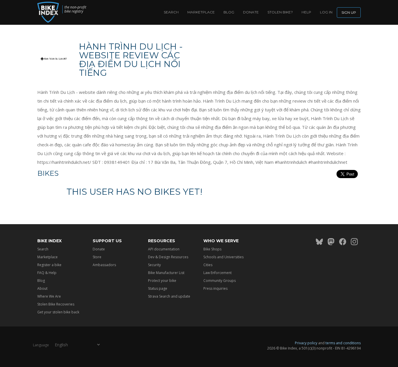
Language (41, 345)
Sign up (348, 12)
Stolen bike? (280, 12)
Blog (228, 12)
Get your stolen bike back (58, 312)
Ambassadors (104, 264)
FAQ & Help (47, 272)
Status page (157, 288)
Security (154, 264)
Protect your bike (162, 280)
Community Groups (219, 280)
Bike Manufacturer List (166, 272)
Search (171, 12)
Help (306, 12)
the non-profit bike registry (75, 9)
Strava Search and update (169, 296)
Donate (251, 12)
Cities (207, 264)
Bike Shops (212, 249)
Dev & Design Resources (168, 256)
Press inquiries (215, 288)
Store (97, 256)
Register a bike (49, 264)
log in (326, 12)
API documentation (163, 249)
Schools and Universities (223, 256)
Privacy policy (306, 342)
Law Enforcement (217, 272)
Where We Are (49, 296)
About (42, 288)
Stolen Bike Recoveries (55, 304)
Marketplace (201, 12)
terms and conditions (343, 342)
